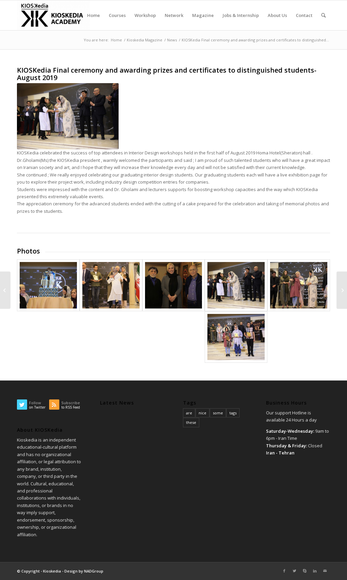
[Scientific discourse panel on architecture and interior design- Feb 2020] (341, 290)
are (189, 412)
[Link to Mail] (325, 571)
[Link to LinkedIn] (315, 571)
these (191, 422)
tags (233, 412)
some (218, 412)
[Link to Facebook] (284, 571)
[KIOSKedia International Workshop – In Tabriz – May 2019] (5, 290)
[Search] (323, 15)
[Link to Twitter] (294, 571)
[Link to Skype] (305, 571)
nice (202, 412)
